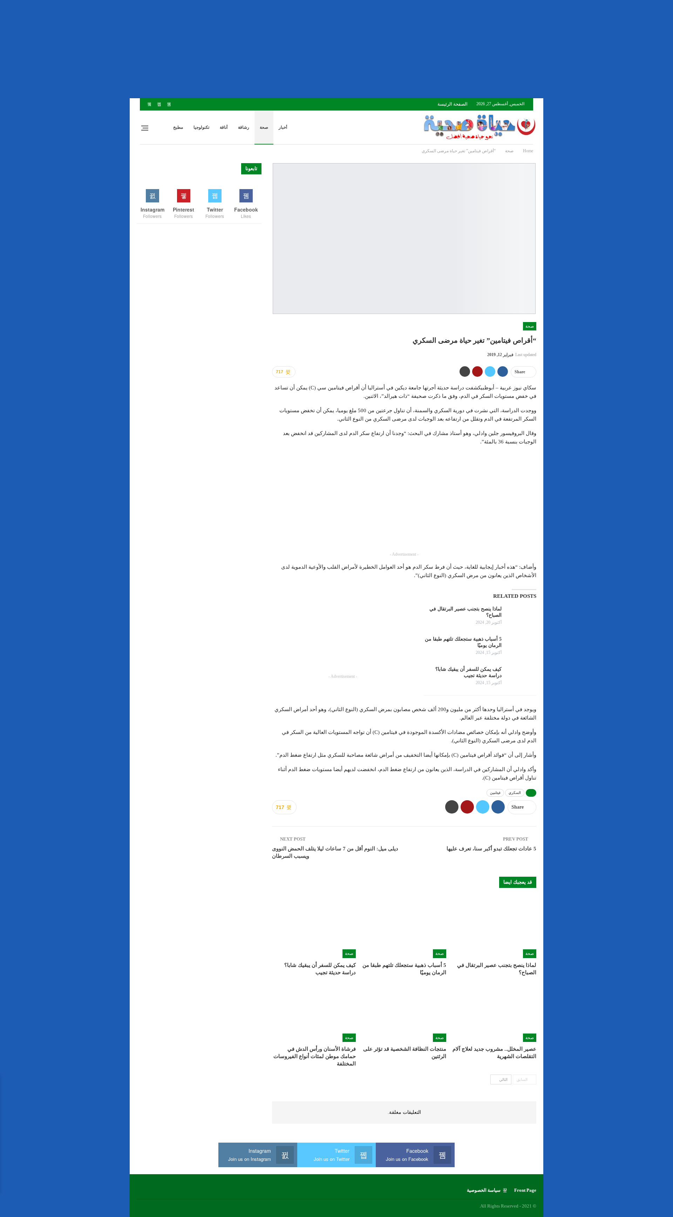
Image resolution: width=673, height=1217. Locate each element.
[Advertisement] (462, 49)
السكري (515, 793)
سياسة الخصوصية (484, 1190)
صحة (264, 127)
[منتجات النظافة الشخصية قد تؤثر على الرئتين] (404, 1012)
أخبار (283, 127)
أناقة (223, 127)
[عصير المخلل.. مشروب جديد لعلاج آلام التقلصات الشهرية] (494, 1012)
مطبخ (178, 127)
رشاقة (243, 127)
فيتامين (495, 793)
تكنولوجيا (201, 127)
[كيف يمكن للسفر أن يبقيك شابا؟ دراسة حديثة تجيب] (521, 677)
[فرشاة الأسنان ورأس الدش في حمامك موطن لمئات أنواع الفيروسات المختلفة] (314, 1012)
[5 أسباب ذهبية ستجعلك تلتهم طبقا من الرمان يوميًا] (521, 647)
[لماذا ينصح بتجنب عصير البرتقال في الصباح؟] (521, 617)
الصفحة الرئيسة (452, 104)
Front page (525, 1190)
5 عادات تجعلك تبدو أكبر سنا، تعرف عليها (491, 848)
